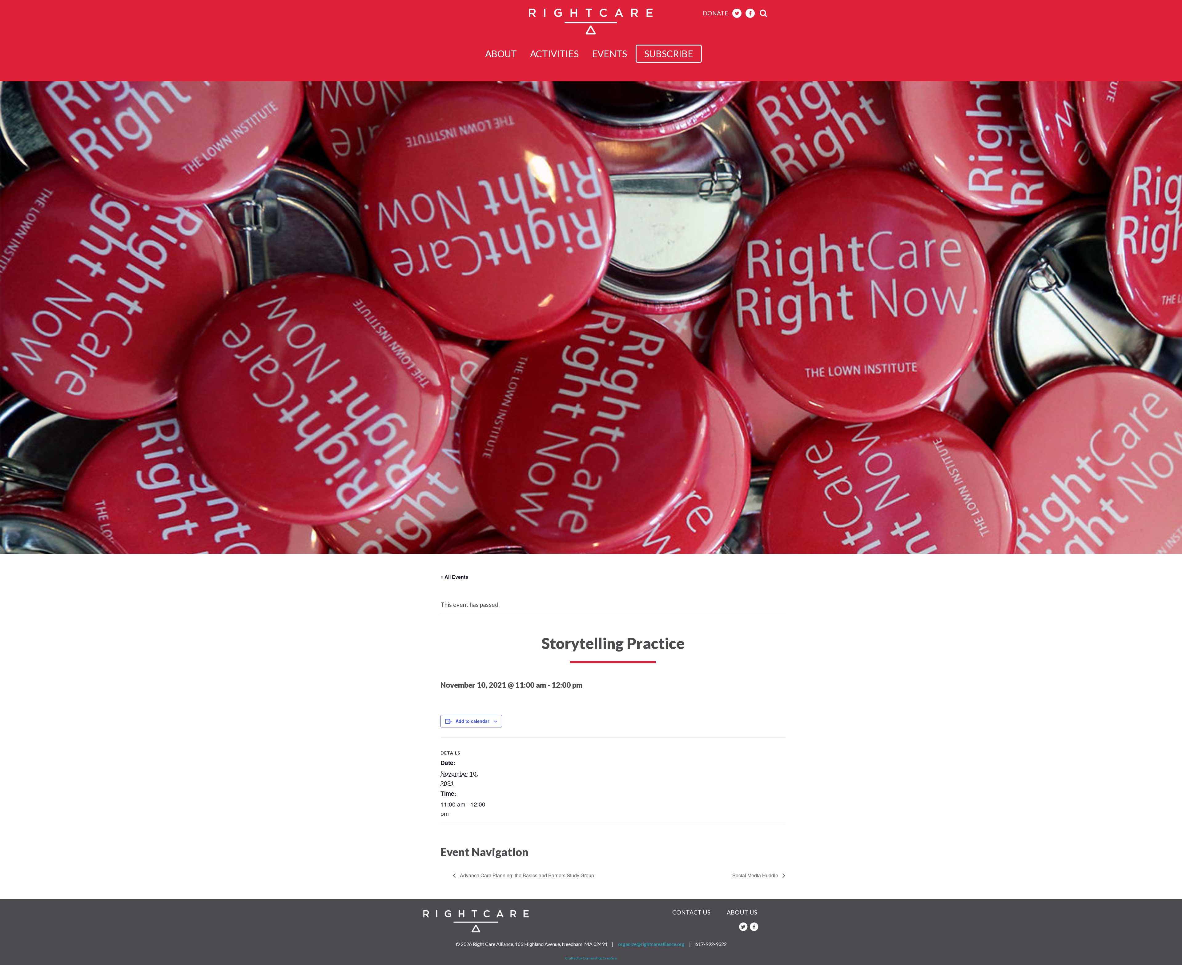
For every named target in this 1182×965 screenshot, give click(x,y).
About (501, 53)
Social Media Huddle (755, 875)
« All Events (454, 576)
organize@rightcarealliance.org (651, 944)
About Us (742, 912)
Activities (554, 53)
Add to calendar (472, 721)
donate (715, 13)
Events (609, 53)
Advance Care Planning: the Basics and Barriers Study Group (526, 875)
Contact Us (691, 912)
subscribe (668, 53)
